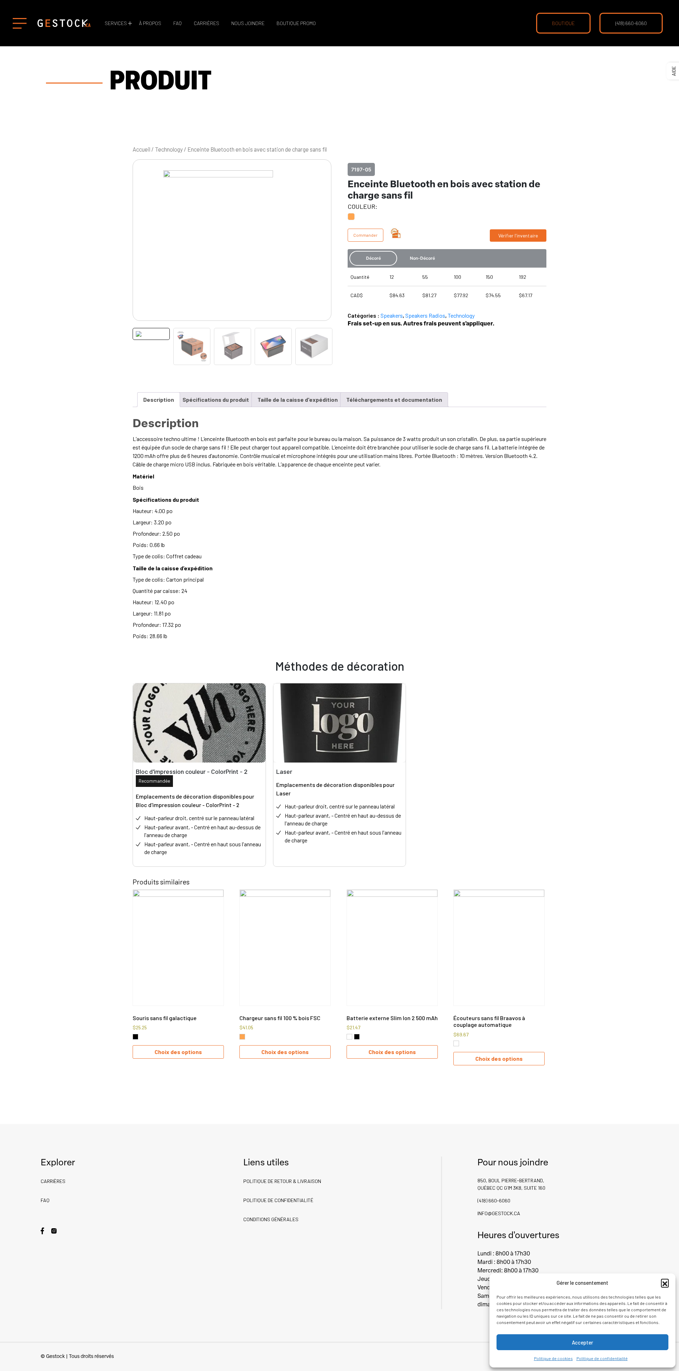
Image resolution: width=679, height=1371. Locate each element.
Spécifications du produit (215, 399)
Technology (169, 149)
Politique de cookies (553, 1358)
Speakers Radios (425, 315)
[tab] (158, 399)
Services (116, 23)
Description (158, 399)
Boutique (563, 23)
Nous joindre (248, 23)
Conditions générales (270, 1219)
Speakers (392, 315)
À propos (150, 23)
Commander (365, 235)
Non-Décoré (422, 258)
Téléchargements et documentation (394, 399)
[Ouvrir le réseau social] (42, 1230)
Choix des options (178, 1051)
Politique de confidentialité (602, 1358)
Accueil (141, 149)
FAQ (177, 23)
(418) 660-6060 (631, 23)
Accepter (582, 1342)
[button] (664, 1282)
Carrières (206, 23)
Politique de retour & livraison (282, 1181)
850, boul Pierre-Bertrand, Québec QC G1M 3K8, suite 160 (511, 1184)
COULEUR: (362, 206)
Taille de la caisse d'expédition (297, 399)
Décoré (373, 258)
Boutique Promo (296, 23)
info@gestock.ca (498, 1213)
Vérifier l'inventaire (518, 236)
